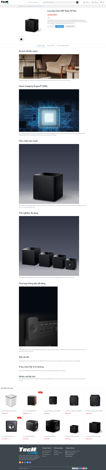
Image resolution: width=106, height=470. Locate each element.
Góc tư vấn (44, 456)
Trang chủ (21, 6)
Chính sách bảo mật (46, 454)
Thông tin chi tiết (41, 45)
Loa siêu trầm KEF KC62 (28, 436)
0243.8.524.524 (70, 454)
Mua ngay (59, 26)
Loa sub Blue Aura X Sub (7, 436)
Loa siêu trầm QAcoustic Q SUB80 (52, 411)
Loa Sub (29, 6)
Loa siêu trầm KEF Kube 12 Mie (93, 436)
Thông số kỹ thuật (51, 45)
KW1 (20, 348)
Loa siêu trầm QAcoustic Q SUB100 (73, 411)
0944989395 (69, 456)
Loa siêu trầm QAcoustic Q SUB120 (94, 411)
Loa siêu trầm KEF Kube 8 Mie (72, 436)
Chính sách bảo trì (45, 452)
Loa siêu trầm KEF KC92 (49, 436)
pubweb (29, 468)
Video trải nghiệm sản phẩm (63, 45)
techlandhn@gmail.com (71, 452)
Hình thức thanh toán (58, 452)
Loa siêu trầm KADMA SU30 (29, 411)
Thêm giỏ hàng (69, 26)
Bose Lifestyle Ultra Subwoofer (9, 411)
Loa (25, 6)
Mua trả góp (56, 454)
